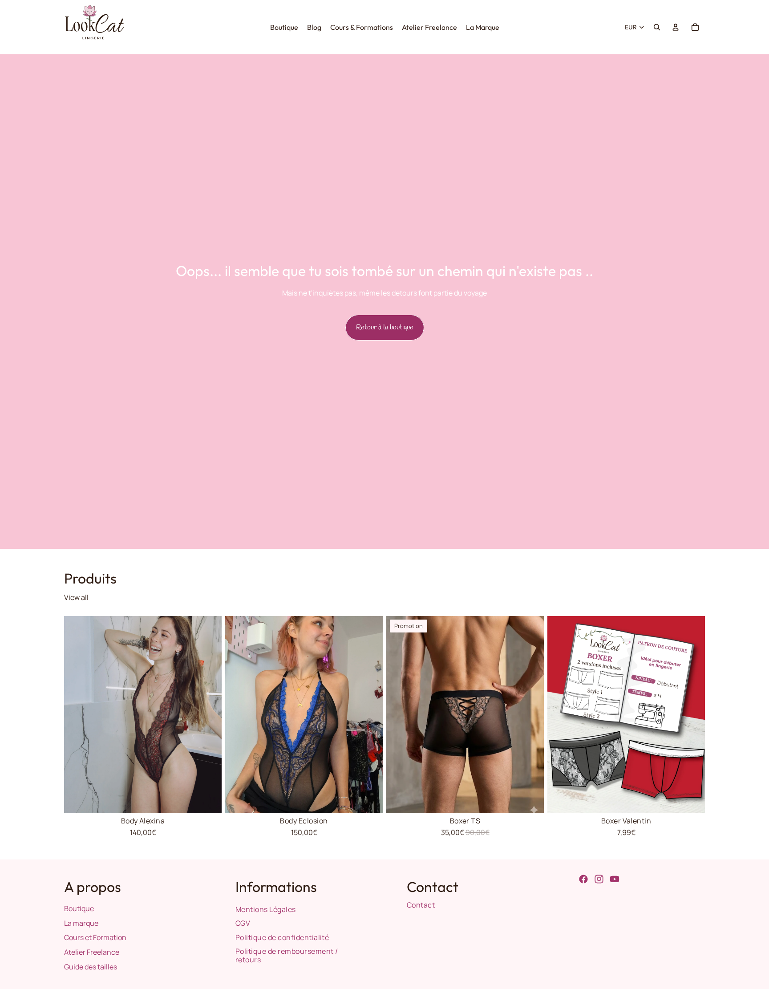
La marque (81, 923)
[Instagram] (599, 879)
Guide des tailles (90, 967)
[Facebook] (583, 879)
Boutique (79, 908)
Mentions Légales (265, 909)
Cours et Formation (95, 937)
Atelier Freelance (91, 952)
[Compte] (675, 27)
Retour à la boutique (384, 327)
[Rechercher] (657, 27)
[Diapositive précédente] (77, 714)
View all (76, 597)
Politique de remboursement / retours (286, 955)
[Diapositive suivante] (208, 714)
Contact (421, 905)
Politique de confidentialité (282, 937)
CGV (242, 923)
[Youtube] (614, 879)
